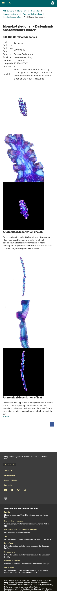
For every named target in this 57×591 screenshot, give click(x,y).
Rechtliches (8, 485)
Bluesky (18, 490)
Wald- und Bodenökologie (32, 14)
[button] (52, 424)
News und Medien (11, 480)
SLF (5, 498)
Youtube (5, 490)
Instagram (24, 490)
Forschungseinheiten (11, 14)
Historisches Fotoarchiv (13, 521)
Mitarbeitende (9, 475)
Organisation (35, 11)
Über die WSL (22, 11)
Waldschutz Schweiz (12, 561)
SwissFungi (8, 543)
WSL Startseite (8, 11)
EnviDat (7, 512)
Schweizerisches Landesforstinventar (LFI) (20, 530)
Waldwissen (9, 568)
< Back (6, 417)
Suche (10, 3)
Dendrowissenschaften (12, 17)
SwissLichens (9, 552)
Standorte (8, 470)
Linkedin (12, 490)
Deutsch (7, 464)
